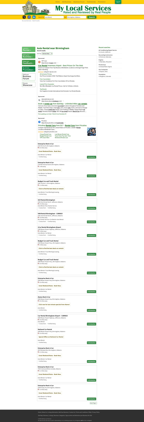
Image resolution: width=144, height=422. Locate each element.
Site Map (40, 415)
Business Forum (27, 76)
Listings (51, 415)
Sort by (39, 53)
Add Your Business (63, 412)
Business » (27, 56)
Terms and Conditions (82, 412)
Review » (27, 49)
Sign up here (69, 415)
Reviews (46, 415)
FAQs (90, 412)
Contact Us (72, 412)
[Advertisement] (72, 34)
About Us (44, 412)
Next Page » (93, 403)
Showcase (27, 84)
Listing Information (53, 412)
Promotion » (28, 69)
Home (39, 412)
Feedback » (28, 62)
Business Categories (59, 415)
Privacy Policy (96, 412)
